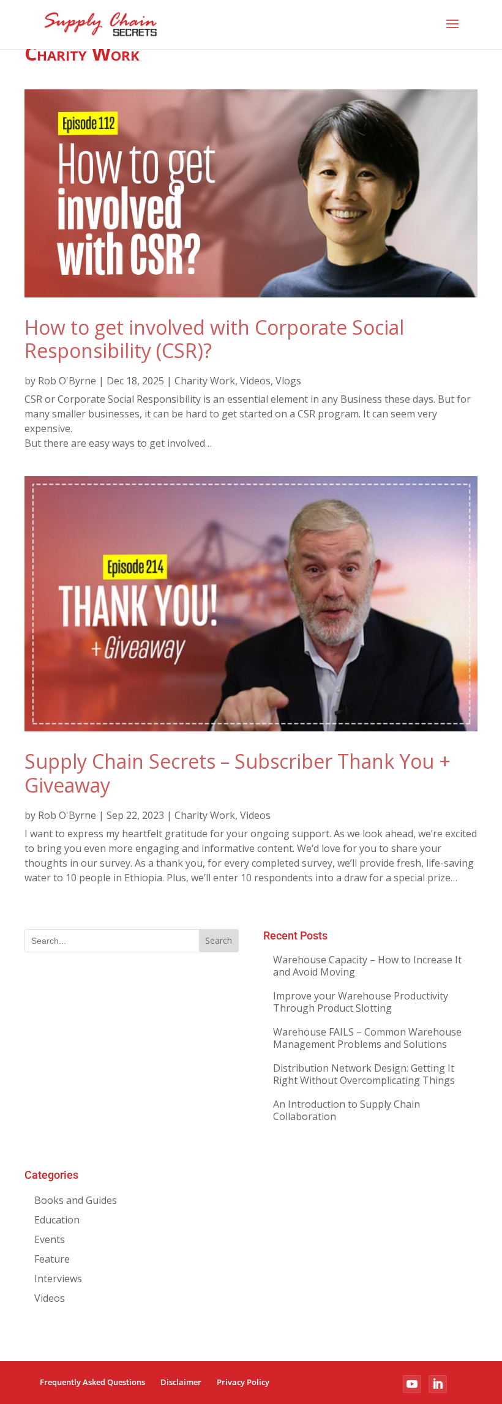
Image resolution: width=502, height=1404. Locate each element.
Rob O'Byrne (67, 380)
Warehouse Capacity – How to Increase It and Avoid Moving (367, 966)
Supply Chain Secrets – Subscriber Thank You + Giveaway (237, 772)
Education (57, 1220)
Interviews (58, 1278)
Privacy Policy (243, 1381)
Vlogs (288, 380)
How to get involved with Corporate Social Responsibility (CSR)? (214, 339)
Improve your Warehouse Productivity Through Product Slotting (360, 1002)
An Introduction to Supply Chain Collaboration (346, 1110)
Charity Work (204, 380)
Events (49, 1239)
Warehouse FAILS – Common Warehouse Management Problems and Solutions (367, 1038)
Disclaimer (180, 1381)
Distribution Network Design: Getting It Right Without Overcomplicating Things (364, 1074)
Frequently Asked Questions (92, 1381)
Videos (255, 380)
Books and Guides (75, 1200)
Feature (52, 1259)
